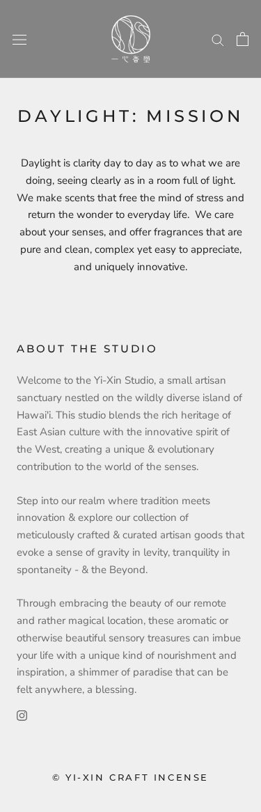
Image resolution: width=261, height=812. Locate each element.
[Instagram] (22, 715)
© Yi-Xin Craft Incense (130, 777)
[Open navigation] (19, 39)
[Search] (218, 39)
